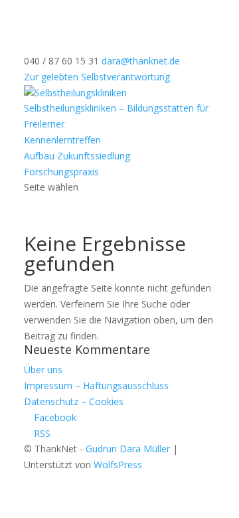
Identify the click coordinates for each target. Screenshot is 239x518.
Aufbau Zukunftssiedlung (77, 155)
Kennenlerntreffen (62, 139)
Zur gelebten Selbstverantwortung (97, 76)
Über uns (43, 369)
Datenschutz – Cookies (73, 401)
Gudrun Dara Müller (128, 448)
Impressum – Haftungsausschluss (96, 385)
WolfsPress (118, 464)
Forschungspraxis (61, 171)
